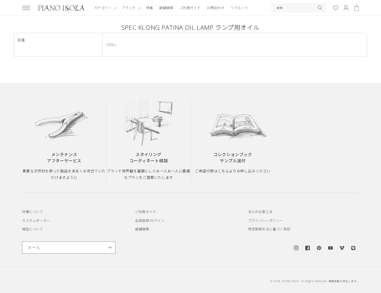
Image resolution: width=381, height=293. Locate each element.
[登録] (109, 247)
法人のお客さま (260, 211)
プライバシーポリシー (265, 220)
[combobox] (298, 7)
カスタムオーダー (36, 220)
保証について (32, 229)
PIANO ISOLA (290, 281)
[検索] (320, 7)
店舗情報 (142, 229)
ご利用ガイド (145, 211)
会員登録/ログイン (149, 220)
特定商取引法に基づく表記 (269, 229)
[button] (26, 7)
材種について (32, 211)
